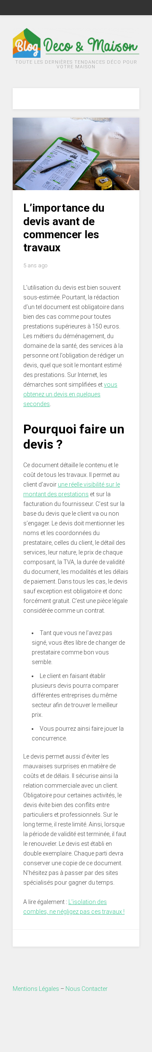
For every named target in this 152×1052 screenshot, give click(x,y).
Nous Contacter (86, 988)
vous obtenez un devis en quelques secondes (70, 394)
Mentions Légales (36, 988)
